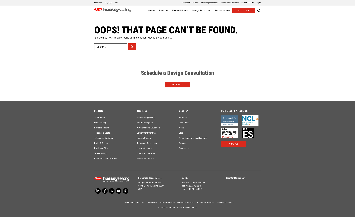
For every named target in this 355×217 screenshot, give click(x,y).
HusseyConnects (144, 148)
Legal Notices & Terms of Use (133, 202)
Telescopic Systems (103, 138)
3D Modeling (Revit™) (146, 117)
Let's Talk (177, 85)
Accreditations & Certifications (193, 138)
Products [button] (163, 10)
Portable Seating (101, 128)
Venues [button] (151, 10)
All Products (99, 117)
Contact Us (184, 148)
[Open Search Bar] (259, 10)
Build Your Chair (101, 148)
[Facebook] (105, 191)
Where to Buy (247, 3)
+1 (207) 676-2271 (112, 3)
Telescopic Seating (102, 133)
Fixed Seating (100, 122)
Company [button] (186, 3)
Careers (195, 3)
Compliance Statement (185, 202)
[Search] (132, 46)
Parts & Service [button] (222, 10)
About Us (183, 117)
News (181, 128)
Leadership (184, 122)
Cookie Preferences (167, 202)
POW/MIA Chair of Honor (105, 158)
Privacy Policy (152, 202)
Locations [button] (98, 3)
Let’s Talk (243, 11)
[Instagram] (125, 191)
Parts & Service (101, 143)
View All (233, 144)
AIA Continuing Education (148, 128)
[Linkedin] (118, 191)
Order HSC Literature (146, 153)
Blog (181, 133)
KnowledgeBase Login (209, 3)
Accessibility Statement (205, 202)
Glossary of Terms (145, 158)
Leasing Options (144, 138)
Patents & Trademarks (225, 202)
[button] (257, 3)
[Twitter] (98, 191)
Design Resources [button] (201, 10)
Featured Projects (181, 10)
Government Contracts (230, 3)
